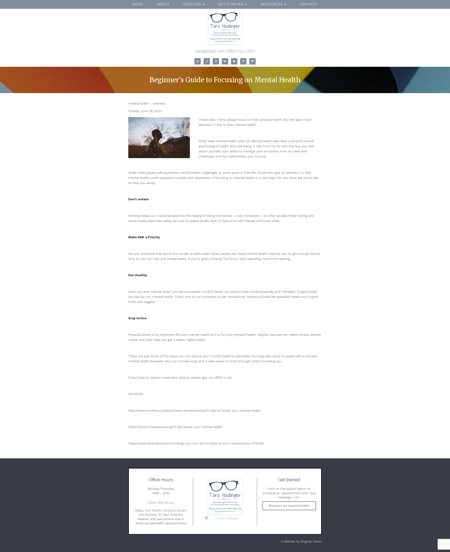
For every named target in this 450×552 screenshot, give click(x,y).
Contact (309, 4)
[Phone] (207, 61)
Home (137, 4)
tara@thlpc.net (209, 51)
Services (192, 4)
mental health (138, 103)
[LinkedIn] (225, 61)
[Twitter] (234, 61)
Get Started (230, 4)
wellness (159, 103)
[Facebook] (216, 61)
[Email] (197, 61)
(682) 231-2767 (241, 51)
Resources (272, 4)
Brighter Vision (311, 541)
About (163, 4)
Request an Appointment (289, 505)
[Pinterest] (243, 61)
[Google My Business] (252, 61)
